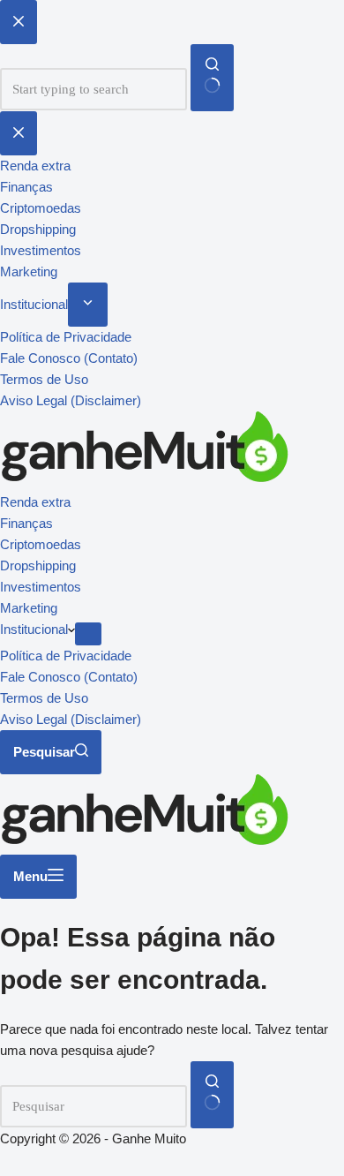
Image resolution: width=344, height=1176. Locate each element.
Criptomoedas (40, 544)
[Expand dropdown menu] (88, 633)
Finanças (26, 523)
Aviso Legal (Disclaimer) (70, 719)
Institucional (34, 629)
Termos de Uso (44, 697)
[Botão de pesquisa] (212, 1094)
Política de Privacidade (65, 655)
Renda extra (35, 501)
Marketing (28, 607)
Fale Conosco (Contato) (69, 676)
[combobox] (93, 1106)
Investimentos (40, 586)
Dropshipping (38, 565)
